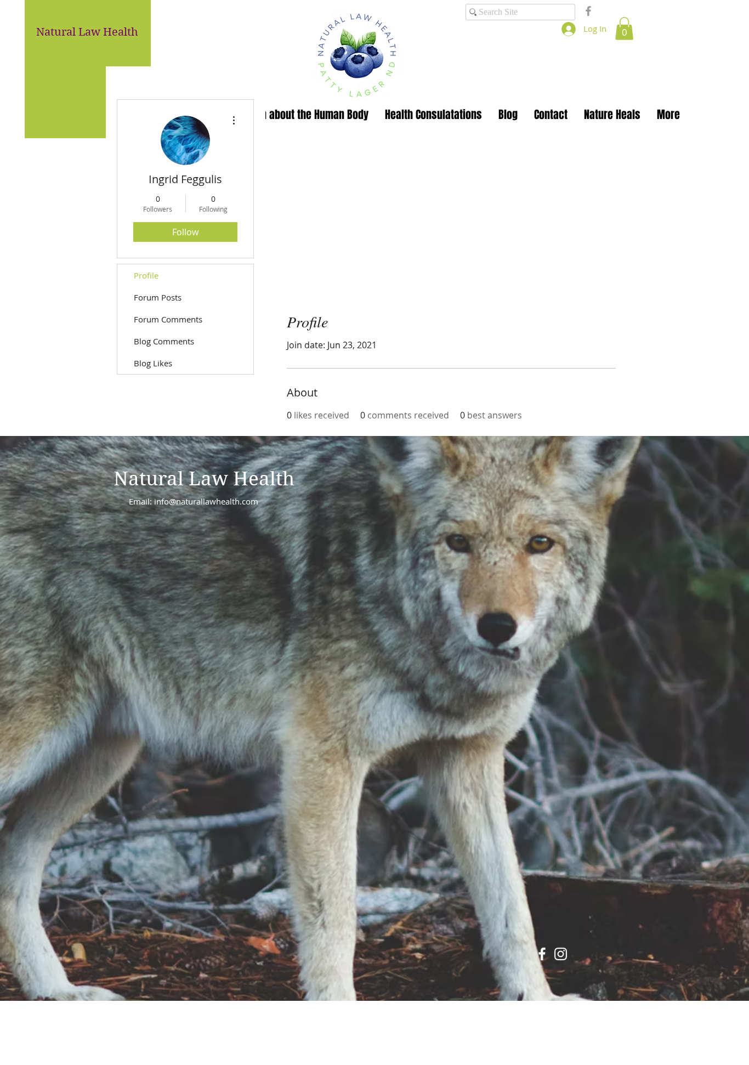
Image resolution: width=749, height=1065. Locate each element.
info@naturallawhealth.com (206, 501)
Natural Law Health (204, 478)
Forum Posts (157, 297)
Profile (146, 275)
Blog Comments (164, 341)
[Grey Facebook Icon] (588, 11)
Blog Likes (153, 363)
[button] (624, 28)
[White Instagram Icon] (560, 953)
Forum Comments (168, 319)
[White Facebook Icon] (542, 953)
